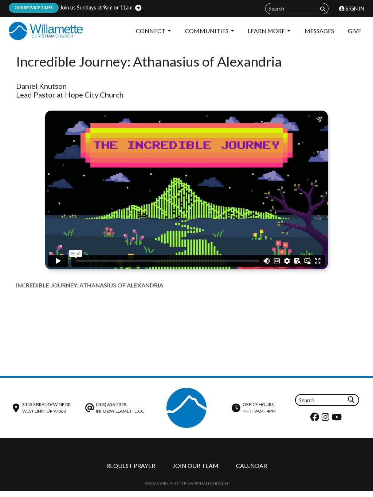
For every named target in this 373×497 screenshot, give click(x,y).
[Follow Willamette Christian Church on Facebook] (315, 418)
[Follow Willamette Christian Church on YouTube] (337, 418)
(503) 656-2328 (111, 404)
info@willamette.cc (120, 411)
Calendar (251, 465)
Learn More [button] (267, 30)
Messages (319, 30)
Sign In (354, 8)
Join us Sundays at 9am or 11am (74, 7)
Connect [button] (151, 30)
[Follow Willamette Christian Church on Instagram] (326, 418)
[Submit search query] (323, 9)
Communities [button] (207, 30)
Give (354, 30)
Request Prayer (130, 465)
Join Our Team (196, 465)
